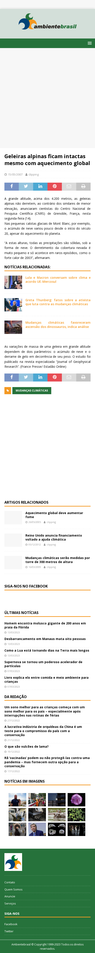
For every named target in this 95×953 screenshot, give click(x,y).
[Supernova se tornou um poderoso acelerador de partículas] (76, 799)
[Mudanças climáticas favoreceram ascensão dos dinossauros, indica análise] (13, 327)
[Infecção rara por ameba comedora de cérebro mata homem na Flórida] (76, 814)
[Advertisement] (47, 98)
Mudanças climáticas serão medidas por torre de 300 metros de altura (57, 560)
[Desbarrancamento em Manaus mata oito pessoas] (37, 799)
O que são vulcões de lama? (26, 746)
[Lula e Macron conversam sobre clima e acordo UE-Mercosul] (13, 282)
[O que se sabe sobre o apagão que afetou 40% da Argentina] (76, 829)
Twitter (8, 931)
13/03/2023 (14, 632)
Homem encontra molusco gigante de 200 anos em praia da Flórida (45, 625)
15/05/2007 (15, 174)
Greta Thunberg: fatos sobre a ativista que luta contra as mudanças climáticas (58, 302)
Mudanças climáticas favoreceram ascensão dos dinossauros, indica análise (58, 324)
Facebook (10, 924)
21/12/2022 (14, 740)
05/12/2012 (34, 544)
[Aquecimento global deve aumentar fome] (13, 517)
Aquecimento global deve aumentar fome (54, 515)
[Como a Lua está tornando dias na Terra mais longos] (57, 799)
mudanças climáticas (32, 390)
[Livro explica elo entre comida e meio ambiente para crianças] (17, 814)
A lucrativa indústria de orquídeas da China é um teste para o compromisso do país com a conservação (43, 731)
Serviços (10, 903)
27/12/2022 (14, 720)
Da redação (15, 696)
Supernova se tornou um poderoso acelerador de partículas (43, 664)
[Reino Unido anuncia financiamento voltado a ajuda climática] (13, 540)
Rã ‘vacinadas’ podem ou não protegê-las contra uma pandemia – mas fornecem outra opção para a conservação (47, 762)
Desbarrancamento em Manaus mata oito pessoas (45, 639)
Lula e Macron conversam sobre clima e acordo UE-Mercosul (58, 279)
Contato (9, 882)
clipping (33, 174)
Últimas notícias (21, 612)
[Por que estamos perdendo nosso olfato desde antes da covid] (17, 829)
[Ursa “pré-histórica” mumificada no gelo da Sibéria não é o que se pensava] (37, 814)
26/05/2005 (34, 522)
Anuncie (9, 896)
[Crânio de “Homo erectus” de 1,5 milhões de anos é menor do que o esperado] (57, 829)
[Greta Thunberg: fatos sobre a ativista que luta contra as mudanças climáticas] (13, 304)
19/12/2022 (14, 751)
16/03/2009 (34, 567)
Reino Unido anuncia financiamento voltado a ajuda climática (53, 537)
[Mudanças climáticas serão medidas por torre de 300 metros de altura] (13, 562)
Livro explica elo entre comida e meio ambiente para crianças (46, 679)
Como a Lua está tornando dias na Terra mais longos (46, 650)
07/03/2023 (14, 671)
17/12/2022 (14, 771)
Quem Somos (13, 889)
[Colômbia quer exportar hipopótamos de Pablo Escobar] (57, 814)
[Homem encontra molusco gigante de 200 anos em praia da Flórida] (17, 799)
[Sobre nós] (13, 862)
